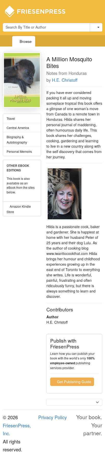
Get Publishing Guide (73, 381)
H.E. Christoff (64, 80)
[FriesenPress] (38, 11)
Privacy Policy (52, 417)
